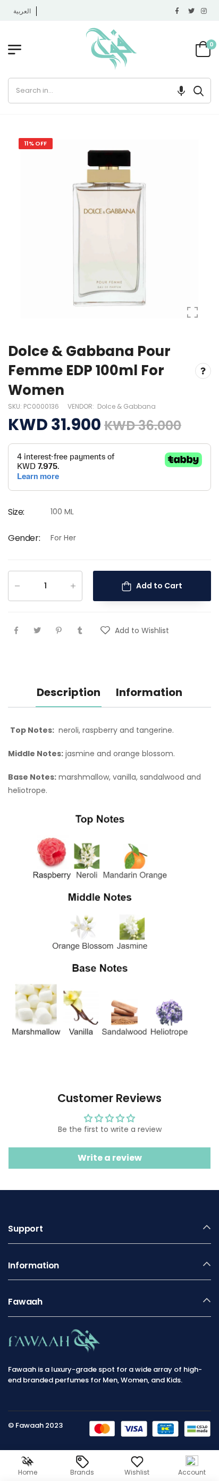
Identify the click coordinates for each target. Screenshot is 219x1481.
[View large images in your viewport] (192, 312)
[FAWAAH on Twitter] (192, 11)
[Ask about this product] (203, 370)
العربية (22, 10)
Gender (24, 538)
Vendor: (82, 406)
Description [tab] (68, 692)
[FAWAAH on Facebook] (179, 11)
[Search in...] (198, 90)
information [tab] (149, 692)
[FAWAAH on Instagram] (204, 11)
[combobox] (97, 90)
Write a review (110, 1158)
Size (16, 512)
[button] (181, 90)
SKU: (15, 406)
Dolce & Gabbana (126, 406)
